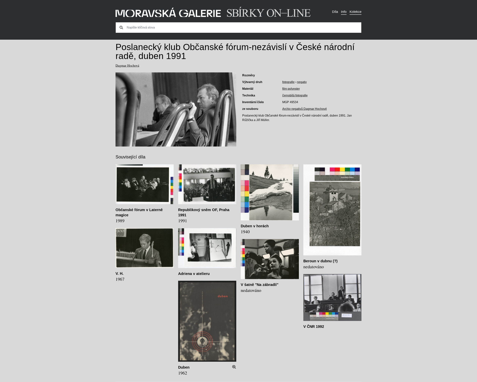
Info (344, 12)
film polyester (291, 88)
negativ (302, 82)
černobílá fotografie (295, 95)
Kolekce (355, 12)
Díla (335, 12)
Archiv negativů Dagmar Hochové (304, 108)
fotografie (288, 82)
